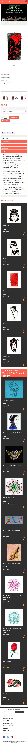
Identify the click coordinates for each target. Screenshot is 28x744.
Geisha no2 (6, 258)
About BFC (6, 721)
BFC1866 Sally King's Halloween (12, 563)
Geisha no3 (6, 291)
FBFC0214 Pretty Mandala (10, 498)
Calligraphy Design (8, 400)
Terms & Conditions (8, 726)
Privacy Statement (8, 723)
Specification (5, 142)
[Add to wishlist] (24, 232)
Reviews (4, 151)
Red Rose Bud (7, 661)
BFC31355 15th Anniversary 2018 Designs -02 (12, 596)
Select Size (5, 109)
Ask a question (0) (5, 77)
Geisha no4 (6, 323)
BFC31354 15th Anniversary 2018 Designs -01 (12, 629)
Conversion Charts (8, 718)
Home (3, 22)
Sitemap (5, 728)
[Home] (14, 9)
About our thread (7, 716)
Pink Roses (6, 694)
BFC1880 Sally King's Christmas (12, 531)
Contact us (6, 730)
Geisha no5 (6, 356)
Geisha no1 (6, 226)
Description (5, 138)
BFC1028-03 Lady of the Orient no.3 (13, 433)
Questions (5, 148)
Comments (5, 145)
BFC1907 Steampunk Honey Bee (12, 465)
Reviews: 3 (12, 504)
